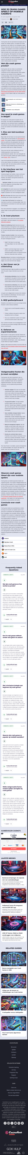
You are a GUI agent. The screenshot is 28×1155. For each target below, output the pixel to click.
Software (13, 1052)
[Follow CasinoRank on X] (12, 1123)
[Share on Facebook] (6, 22)
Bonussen (13, 1047)
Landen (14, 1055)
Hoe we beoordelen (13, 1095)
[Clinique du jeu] (9, 1153)
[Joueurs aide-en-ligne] (13, 1145)
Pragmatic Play (14, 1072)
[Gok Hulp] (14, 1149)
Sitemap (13, 1057)
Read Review (14, 851)
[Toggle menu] (2, 1)
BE (13, 1127)
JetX (9, 157)
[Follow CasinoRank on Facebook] (5, 1123)
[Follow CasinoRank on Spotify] (18, 1123)
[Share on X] (2, 22)
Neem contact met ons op (14, 1090)
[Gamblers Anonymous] (19, 1153)
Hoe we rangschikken (14, 1093)
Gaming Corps (14, 1077)
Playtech (13, 1075)
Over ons (13, 1087)
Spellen (14, 1049)
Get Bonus (14, 848)
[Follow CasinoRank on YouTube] (15, 1123)
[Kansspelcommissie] (13, 1141)
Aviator (5, 157)
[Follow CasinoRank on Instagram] (8, 1123)
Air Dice (14, 1070)
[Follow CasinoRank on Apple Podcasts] (22, 1123)
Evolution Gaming (14, 1067)
